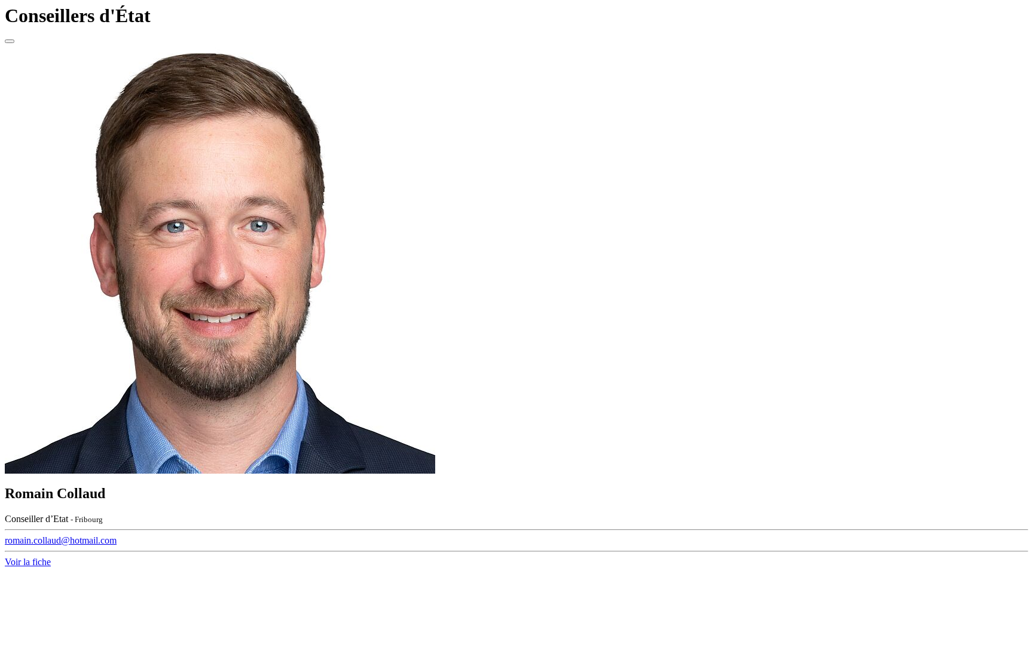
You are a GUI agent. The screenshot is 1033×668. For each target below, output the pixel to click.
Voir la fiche (28, 562)
